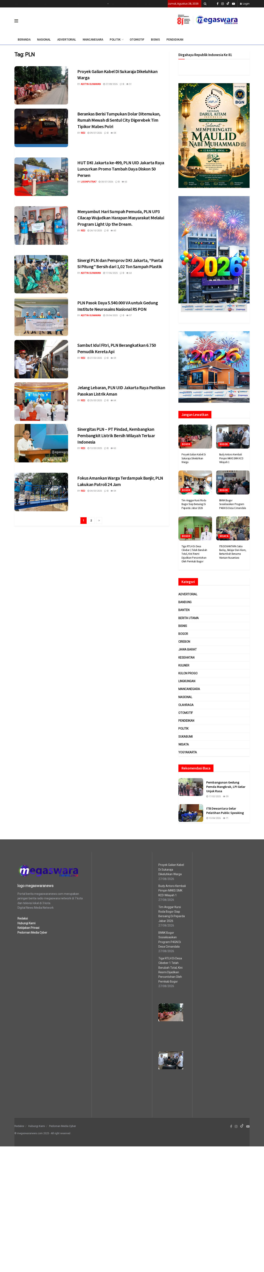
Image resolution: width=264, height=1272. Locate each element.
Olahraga (100, 3)
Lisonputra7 (88, 181)
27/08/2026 (111, 84)
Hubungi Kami (59, 3)
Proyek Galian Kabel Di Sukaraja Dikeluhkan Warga (194, 458)
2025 (46, 1133)
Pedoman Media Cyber (125, 3)
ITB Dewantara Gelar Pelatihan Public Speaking (225, 810)
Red (83, 133)
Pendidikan (186, 720)
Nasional (185, 697)
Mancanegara (189, 689)
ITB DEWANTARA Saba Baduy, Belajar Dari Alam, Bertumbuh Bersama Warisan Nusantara (232, 552)
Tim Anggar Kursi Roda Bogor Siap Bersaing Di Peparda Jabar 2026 (194, 504)
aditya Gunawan (91, 84)
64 (130, 273)
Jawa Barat (187, 649)
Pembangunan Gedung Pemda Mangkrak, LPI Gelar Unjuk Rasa (225, 786)
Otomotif (185, 712)
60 (114, 230)
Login (246, 3)
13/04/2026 (214, 818)
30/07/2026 (106, 181)
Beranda (20, 3)
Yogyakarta (187, 752)
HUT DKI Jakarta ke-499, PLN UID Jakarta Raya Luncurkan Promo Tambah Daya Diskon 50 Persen (120, 169)
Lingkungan (186, 681)
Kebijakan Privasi (80, 3)
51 (130, 84)
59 (114, 358)
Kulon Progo (188, 673)
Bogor (186, 444)
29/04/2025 (111, 315)
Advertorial (187, 594)
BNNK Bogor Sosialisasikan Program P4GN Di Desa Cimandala (232, 504)
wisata (224, 536)
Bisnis (31, 3)
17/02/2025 (214, 796)
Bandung (185, 602)
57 (130, 315)
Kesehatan (186, 657)
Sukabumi (185, 736)
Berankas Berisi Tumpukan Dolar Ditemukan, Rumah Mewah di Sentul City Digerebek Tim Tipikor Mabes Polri (118, 120)
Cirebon (184, 641)
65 (125, 181)
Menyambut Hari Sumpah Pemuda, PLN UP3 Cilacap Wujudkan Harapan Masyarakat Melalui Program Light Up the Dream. (120, 218)
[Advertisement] (124, 1208)
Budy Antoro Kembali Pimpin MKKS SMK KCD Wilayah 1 (231, 458)
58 (114, 133)
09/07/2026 (95, 133)
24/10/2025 (95, 230)
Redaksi (147, 3)
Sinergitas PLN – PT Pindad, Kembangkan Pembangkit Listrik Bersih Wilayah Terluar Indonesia (116, 435)
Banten (184, 610)
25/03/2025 (95, 400)
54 (114, 491)
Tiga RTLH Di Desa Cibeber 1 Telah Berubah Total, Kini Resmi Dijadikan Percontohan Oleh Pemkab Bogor (194, 554)
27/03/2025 (95, 358)
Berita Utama (188, 618)
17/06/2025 (111, 273)
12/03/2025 (95, 448)
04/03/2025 (95, 491)
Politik (183, 728)
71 (226, 818)
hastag (42, 3)
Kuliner (183, 665)
